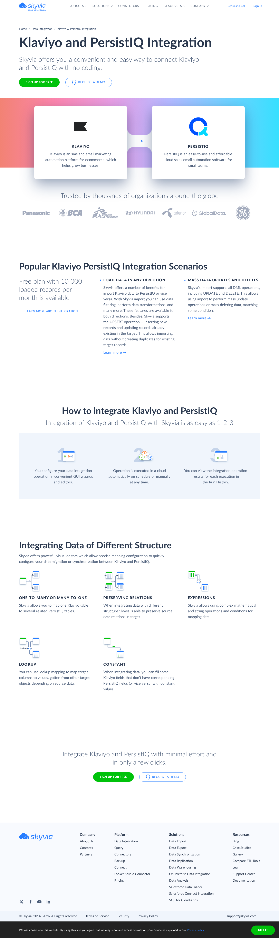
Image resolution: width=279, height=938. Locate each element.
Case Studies (242, 848)
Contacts (86, 848)
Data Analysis (179, 880)
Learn (236, 867)
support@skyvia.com (241, 916)
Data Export (177, 848)
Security (123, 916)
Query (118, 848)
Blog (236, 841)
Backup (119, 861)
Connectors (122, 854)
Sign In (257, 6)
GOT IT (263, 930)
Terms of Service (97, 916)
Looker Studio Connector (132, 874)
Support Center (244, 874)
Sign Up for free (39, 82)
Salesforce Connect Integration (191, 893)
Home (23, 29)
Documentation (244, 880)
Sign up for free (113, 777)
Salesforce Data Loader (185, 887)
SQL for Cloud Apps (183, 900)
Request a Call (236, 6)
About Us (87, 841)
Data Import (177, 841)
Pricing (119, 880)
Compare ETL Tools (246, 861)
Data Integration (42, 29)
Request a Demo (91, 82)
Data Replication (181, 861)
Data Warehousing (182, 867)
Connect (120, 867)
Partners (86, 854)
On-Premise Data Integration (190, 874)
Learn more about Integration (52, 311)
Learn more (112, 352)
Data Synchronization (184, 854)
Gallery (238, 854)
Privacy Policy (148, 916)
